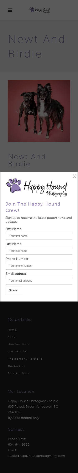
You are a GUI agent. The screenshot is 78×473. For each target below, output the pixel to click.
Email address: (16, 274)
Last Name (13, 244)
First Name (13, 229)
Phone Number (17, 259)
